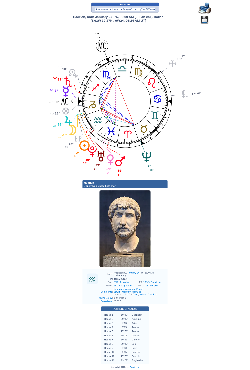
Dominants (106, 291)
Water (143, 294)
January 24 (133, 272)
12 (126, 294)
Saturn (117, 291)
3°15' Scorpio (150, 285)
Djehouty (116, 255)
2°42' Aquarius (121, 282)
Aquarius (130, 289)
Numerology (105, 297)
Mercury (126, 291)
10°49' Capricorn (152, 282)
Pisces (139, 289)
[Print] (204, 9)
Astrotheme (134, 367)
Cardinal (152, 294)
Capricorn (118, 289)
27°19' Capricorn (122, 285)
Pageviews (106, 301)
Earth (135, 294)
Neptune (136, 291)
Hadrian (100, 184)
